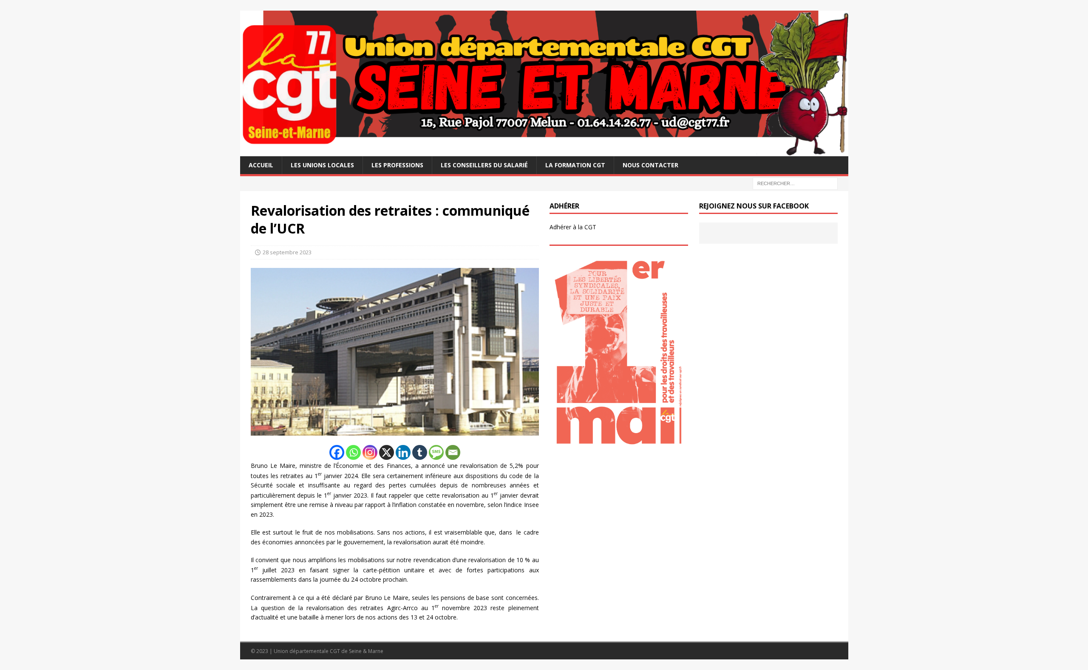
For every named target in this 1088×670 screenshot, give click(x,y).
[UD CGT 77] (544, 151)
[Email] (452, 452)
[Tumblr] (419, 452)
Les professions (397, 165)
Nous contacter (650, 165)
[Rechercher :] (795, 183)
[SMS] (436, 452)
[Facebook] (336, 452)
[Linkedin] (403, 452)
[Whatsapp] (353, 452)
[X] (386, 452)
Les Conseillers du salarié (484, 165)
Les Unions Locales (322, 165)
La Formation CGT (575, 165)
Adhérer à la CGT (573, 227)
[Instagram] (370, 452)
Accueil (261, 165)
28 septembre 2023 (287, 252)
